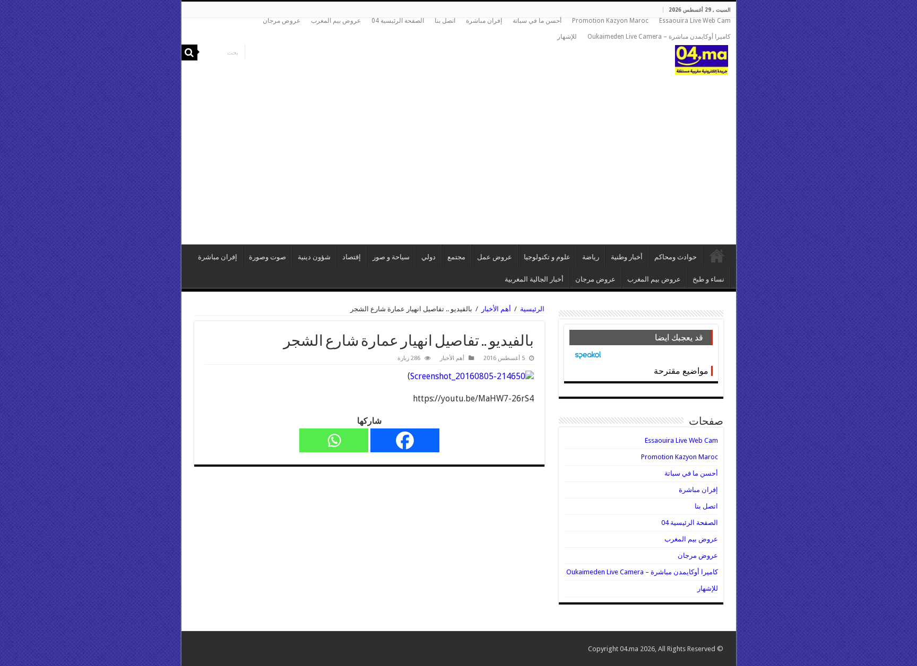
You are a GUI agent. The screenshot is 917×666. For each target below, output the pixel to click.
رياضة (590, 257)
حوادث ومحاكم (675, 257)
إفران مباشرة (484, 20)
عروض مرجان (281, 20)
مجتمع (456, 257)
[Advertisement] (458, 154)
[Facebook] (404, 440)
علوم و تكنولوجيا (547, 257)
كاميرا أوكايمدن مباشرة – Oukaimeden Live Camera (659, 36)
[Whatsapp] (333, 440)
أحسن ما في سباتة (537, 20)
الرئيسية (717, 255)
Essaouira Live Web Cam (695, 20)
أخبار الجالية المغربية (534, 279)
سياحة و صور (391, 257)
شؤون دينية (314, 257)
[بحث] (189, 52)
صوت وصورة (267, 257)
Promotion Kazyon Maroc (610, 20)
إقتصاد (351, 257)
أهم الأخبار (496, 309)
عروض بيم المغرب (336, 20)
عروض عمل (494, 257)
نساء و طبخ (708, 279)
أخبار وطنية (627, 257)
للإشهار (567, 36)
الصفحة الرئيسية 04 (397, 20)
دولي (428, 257)
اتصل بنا (445, 20)
